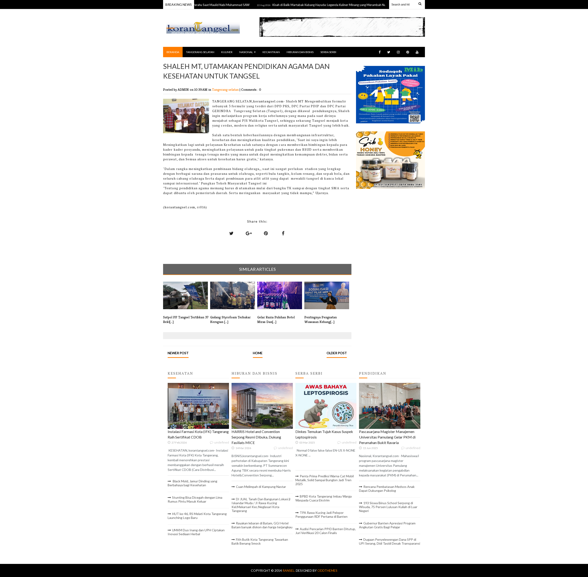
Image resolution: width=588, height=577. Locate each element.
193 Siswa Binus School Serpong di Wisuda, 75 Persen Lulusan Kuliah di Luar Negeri (388, 507)
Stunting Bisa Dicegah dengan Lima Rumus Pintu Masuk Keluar (195, 499)
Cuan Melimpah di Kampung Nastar (261, 487)
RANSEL (173, 23)
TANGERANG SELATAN (200, 52)
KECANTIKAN (271, 52)
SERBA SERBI (328, 52)
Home (258, 353)
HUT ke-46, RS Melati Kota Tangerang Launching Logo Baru (197, 516)
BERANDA (173, 52)
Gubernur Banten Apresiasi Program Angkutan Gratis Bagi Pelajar (387, 525)
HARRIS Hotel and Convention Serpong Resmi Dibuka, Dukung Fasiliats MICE (256, 437)
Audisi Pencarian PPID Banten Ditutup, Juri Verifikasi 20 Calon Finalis (325, 531)
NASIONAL (246, 52)
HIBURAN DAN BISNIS (300, 52)
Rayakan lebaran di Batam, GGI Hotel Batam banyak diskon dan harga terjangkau (262, 525)
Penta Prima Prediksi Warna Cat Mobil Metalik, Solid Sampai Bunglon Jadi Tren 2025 (324, 480)
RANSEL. (289, 570)
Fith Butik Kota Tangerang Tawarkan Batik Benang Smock (260, 541)
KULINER (226, 52)
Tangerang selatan (226, 89)
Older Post (337, 353)
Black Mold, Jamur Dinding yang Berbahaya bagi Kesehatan (192, 483)
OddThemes (327, 570)
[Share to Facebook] (283, 233)
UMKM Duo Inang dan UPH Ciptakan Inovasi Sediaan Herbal (196, 532)
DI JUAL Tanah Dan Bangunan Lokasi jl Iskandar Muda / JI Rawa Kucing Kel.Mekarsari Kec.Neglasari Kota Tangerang (261, 505)
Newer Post (178, 353)
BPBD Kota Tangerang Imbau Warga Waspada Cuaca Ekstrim (323, 498)
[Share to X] (231, 233)
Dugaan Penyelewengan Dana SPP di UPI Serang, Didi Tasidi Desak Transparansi (389, 541)
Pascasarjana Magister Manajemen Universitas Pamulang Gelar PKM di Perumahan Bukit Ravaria (387, 437)
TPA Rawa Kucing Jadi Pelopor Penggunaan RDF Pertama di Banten (321, 514)
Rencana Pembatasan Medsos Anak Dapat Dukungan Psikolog (387, 488)
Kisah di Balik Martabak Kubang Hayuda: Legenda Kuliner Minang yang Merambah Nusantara (318, 5)
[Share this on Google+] (249, 233)
